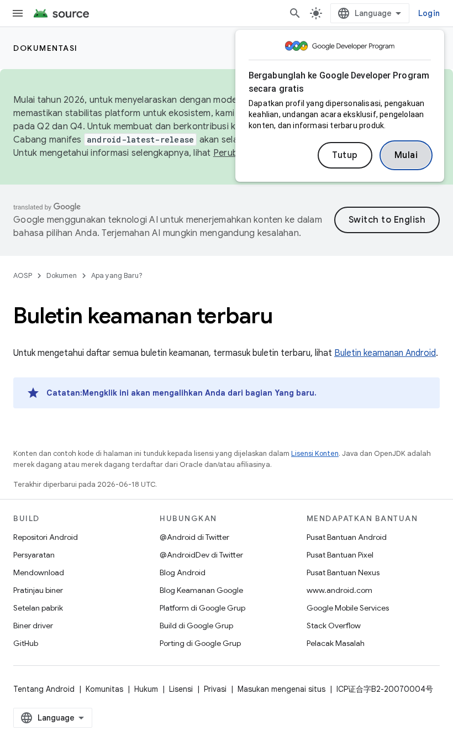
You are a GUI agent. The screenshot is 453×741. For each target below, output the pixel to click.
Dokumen (61, 275)
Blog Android (183, 572)
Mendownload (38, 572)
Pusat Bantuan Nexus (343, 572)
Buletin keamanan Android (385, 353)
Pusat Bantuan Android (347, 537)
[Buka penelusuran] (295, 13)
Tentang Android (44, 689)
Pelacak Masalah (336, 643)
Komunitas (104, 689)
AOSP (22, 275)
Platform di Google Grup (202, 608)
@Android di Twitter (194, 537)
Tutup (345, 155)
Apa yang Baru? (117, 275)
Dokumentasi (45, 48)
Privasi (215, 689)
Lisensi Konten (315, 453)
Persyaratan (34, 555)
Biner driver (33, 625)
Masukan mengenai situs (281, 689)
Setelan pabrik (38, 608)
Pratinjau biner (38, 590)
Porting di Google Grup (200, 643)
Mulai (406, 155)
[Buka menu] (18, 13)
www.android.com (339, 590)
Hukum (146, 689)
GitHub (25, 643)
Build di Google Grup (196, 625)
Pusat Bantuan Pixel (340, 555)
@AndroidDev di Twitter (201, 555)
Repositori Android (45, 537)
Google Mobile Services (348, 608)
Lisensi (181, 689)
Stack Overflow (334, 625)
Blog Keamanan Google (201, 590)
